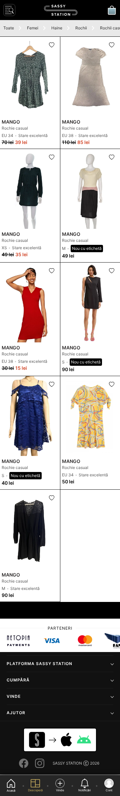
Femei (32, 27)
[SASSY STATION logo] (60, 10)
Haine (56, 27)
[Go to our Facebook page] (24, 763)
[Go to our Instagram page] (40, 763)
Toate (8, 27)
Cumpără (18, 679)
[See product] (30, 77)
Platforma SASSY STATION (39, 663)
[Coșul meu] (111, 10)
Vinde (14, 696)
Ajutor (16, 712)
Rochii (81, 27)
